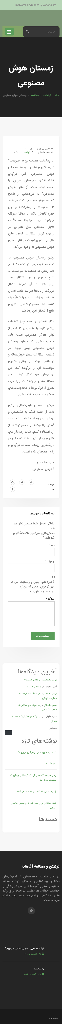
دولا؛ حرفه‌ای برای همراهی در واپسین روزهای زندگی (33, 805)
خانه (57, 95)
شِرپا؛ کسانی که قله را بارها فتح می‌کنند (36, 791)
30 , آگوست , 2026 (32, 974)
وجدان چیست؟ (32, 680)
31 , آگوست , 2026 (32, 954)
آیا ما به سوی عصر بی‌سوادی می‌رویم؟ (37, 752)
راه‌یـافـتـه (51, 764)
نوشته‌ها (47, 95)
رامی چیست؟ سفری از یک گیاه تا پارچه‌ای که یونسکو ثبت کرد (33, 777)
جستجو (53, 728)
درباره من (53, 1018)
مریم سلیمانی (50, 680)
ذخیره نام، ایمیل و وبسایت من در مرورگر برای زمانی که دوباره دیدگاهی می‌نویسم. (33, 587)
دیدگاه (50, 599)
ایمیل (50, 561)
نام (51, 545)
